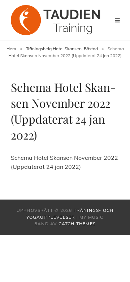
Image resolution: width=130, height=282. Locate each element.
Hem (11, 48)
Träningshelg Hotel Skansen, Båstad (62, 48)
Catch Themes (77, 223)
